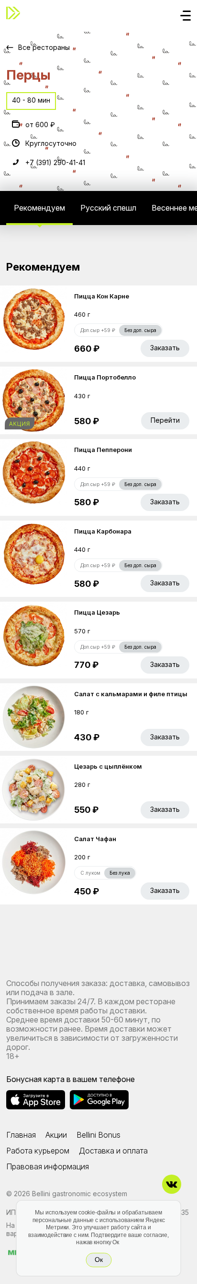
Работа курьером (37, 1150)
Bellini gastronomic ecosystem (79, 1193)
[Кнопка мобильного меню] (185, 16)
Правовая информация (47, 1166)
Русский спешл (108, 208)
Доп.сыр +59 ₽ (97, 330)
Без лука (119, 873)
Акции (56, 1135)
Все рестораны (44, 47)
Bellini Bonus (98, 1135)
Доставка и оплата (113, 1150)
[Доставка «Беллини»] (15, 13)
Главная (21, 1135)
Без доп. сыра (140, 330)
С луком (90, 873)
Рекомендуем (39, 208)
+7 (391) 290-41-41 (55, 162)
